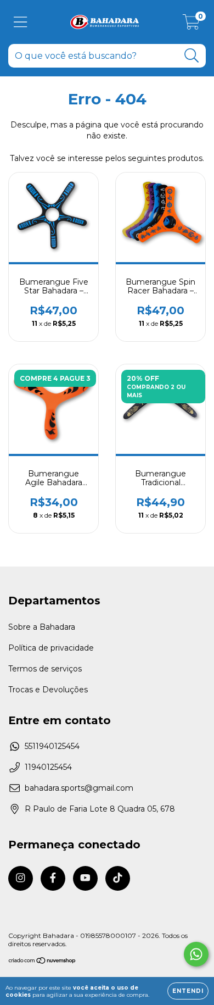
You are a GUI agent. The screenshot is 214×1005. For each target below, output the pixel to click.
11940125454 (48, 767)
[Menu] (20, 22)
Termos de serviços (45, 669)
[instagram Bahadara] (20, 878)
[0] (191, 25)
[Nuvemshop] (42, 962)
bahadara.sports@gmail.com (79, 788)
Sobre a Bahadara (41, 627)
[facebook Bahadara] (53, 878)
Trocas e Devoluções (48, 690)
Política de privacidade (51, 648)
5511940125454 (52, 746)
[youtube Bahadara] (85, 878)
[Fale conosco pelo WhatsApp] (196, 954)
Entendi (188, 991)
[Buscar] (192, 56)
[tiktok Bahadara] (117, 878)
